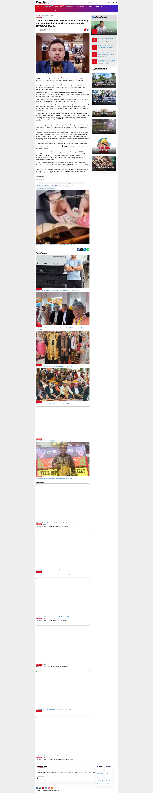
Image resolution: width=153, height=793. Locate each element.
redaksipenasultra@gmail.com (42, 780)
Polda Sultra (108, 780)
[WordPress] (46, 788)
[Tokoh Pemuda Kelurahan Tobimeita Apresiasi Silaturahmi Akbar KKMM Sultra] (62, 459)
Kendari (39, 186)
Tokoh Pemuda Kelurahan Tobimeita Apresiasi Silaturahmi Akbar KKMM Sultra (54, 478)
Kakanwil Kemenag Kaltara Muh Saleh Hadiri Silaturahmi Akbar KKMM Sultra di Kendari (56, 403)
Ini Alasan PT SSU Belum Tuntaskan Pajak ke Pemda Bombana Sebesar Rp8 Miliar (106, 53)
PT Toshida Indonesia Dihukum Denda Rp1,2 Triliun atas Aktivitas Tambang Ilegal (106, 39)
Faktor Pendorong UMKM (55, 183)
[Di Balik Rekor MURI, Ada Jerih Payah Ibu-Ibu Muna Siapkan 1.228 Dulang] (62, 422)
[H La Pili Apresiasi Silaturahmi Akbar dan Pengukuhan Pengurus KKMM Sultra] (62, 347)
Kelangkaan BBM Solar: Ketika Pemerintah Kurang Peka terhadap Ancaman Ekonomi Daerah (57, 290)
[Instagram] (49, 788)
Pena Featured (100, 783)
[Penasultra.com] (44, 2)
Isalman (82, 183)
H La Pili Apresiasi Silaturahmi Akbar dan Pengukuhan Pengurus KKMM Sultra (54, 366)
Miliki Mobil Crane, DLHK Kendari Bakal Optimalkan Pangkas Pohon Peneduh (106, 61)
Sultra (107, 777)
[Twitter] (81, 249)
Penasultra (41, 29)
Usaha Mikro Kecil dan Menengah (60, 186)
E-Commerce (42, 183)
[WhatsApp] (87, 249)
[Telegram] (84, 249)
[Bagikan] (88, 30)
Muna (107, 773)
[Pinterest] (43, 788)
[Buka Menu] (116, 2)
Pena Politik (99, 777)
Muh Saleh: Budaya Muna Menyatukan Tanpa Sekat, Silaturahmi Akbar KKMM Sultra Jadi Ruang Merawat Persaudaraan (60, 328)
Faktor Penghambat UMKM (71, 183)
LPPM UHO (46, 186)
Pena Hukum (100, 780)
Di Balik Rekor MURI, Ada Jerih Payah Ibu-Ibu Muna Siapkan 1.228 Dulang (53, 441)
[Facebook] (78, 249)
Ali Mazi (108, 783)
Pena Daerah (99, 770)
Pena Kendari (38, 17)
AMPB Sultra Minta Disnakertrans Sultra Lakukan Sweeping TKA (106, 46)
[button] (108, 2)
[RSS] (52, 788)
